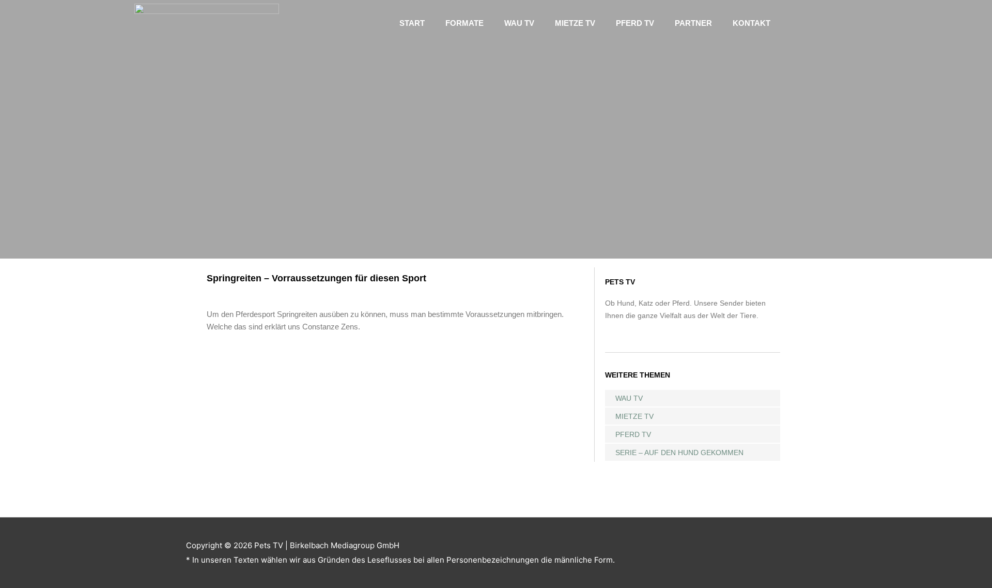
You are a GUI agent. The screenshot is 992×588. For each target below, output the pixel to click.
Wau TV (519, 23)
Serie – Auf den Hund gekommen (679, 452)
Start (412, 23)
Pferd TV (635, 23)
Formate (464, 23)
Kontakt (751, 23)
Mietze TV (575, 23)
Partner (693, 23)
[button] (816, 23)
